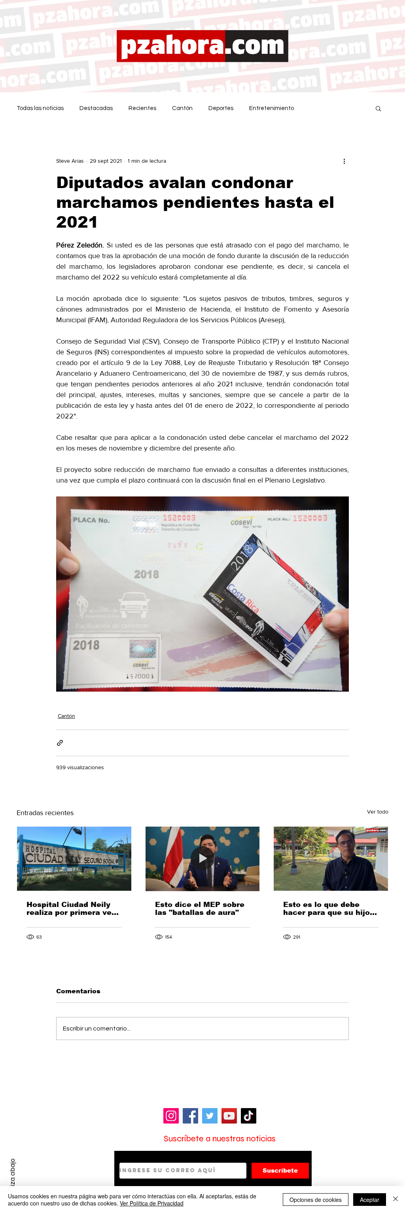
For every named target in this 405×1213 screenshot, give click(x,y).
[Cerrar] (395, 1199)
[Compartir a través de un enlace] (60, 743)
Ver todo (377, 811)
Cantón (182, 108)
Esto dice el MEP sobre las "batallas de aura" (199, 908)
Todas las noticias (40, 108)
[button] (378, 108)
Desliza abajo (12, 1178)
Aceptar (369, 1199)
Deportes (220, 108)
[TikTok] (248, 1116)
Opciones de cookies (316, 1199)
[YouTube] (229, 1116)
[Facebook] (190, 1116)
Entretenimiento (271, 108)
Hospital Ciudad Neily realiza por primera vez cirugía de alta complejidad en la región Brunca (70, 908)
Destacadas (96, 108)
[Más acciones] (344, 160)
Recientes (142, 108)
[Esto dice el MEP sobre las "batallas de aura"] (203, 859)
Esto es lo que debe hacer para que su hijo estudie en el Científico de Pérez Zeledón (328, 908)
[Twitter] (210, 1116)
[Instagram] (171, 1116)
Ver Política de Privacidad (152, 1203)
